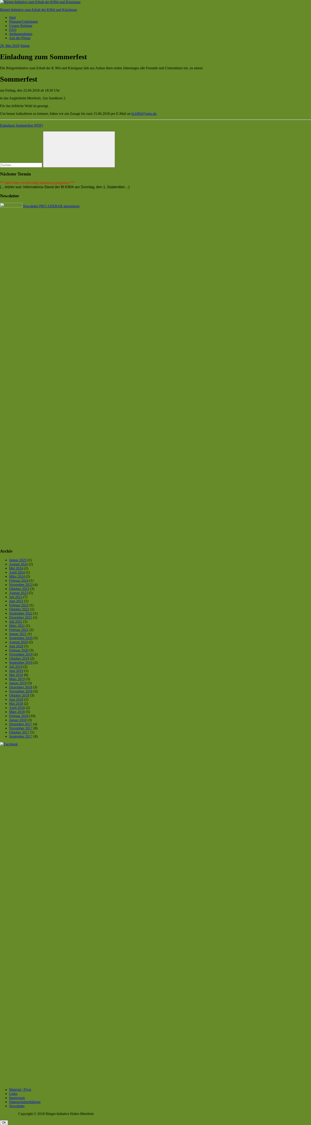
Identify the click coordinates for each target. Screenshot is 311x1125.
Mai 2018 (16, 703)
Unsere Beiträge (20, 26)
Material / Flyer (20, 1090)
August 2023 (18, 593)
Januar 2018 (18, 720)
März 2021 (17, 626)
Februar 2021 (18, 630)
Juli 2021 (15, 621)
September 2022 (21, 613)
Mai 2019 (16, 675)
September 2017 (21, 736)
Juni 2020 (16, 646)
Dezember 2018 (20, 687)
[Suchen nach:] (21, 165)
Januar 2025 (18, 560)
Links (13, 1094)
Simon (25, 46)
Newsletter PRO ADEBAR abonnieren (51, 206)
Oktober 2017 (19, 732)
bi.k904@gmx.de (143, 114)
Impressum (17, 1098)
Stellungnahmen (20, 34)
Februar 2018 (18, 716)
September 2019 (21, 662)
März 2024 (17, 576)
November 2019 (21, 654)
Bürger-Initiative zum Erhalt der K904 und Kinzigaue (38, 10)
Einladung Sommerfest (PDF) (21, 125)
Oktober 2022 (19, 609)
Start (12, 17)
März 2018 (17, 712)
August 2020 (18, 642)
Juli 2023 (15, 597)
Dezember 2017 (20, 724)
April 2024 (17, 572)
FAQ (12, 30)
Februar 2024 (18, 580)
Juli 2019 (15, 667)
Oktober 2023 (19, 589)
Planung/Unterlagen (23, 21)
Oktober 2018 (19, 695)
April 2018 (17, 708)
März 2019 (17, 679)
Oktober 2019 (19, 658)
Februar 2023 (18, 605)
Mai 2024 (16, 568)
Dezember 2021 (20, 617)
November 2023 (21, 585)
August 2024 (18, 564)
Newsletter (17, 1106)
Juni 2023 (16, 601)
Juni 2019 (16, 671)
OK (4, 1122)
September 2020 (21, 638)
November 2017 (21, 728)
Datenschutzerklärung (25, 1102)
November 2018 (21, 691)
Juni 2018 (16, 699)
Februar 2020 (18, 650)
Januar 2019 (18, 683)
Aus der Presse (20, 38)
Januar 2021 (18, 634)
